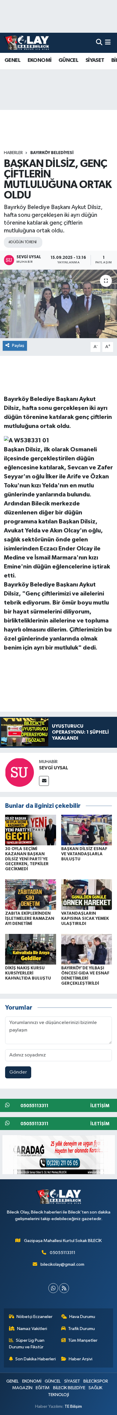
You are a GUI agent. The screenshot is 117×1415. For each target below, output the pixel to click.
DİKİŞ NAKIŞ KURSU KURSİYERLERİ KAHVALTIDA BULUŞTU (28, 973)
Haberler (13, 153)
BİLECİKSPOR (95, 1381)
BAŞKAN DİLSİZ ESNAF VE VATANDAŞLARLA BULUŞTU (84, 854)
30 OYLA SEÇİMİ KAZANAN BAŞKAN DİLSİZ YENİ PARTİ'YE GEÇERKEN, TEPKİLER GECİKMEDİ (27, 859)
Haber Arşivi (80, 1359)
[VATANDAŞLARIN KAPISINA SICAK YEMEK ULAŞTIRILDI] (86, 894)
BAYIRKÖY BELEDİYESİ (52, 153)
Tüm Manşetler (83, 1340)
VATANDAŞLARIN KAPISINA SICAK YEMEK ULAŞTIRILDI (85, 918)
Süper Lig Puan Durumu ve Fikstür (27, 1343)
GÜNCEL (68, 60)
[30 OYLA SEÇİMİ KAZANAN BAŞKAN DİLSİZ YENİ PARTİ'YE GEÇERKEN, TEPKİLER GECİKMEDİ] (30, 829)
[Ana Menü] (108, 42)
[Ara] (99, 42)
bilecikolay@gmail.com (62, 1264)
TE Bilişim (73, 1406)
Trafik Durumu (81, 1328)
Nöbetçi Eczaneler (34, 1316)
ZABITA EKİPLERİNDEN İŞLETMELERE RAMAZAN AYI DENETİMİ (29, 918)
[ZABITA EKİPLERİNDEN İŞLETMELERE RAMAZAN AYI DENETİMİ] (30, 894)
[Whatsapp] (53, 1288)
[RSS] (64, 1288)
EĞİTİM (43, 1388)
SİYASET (95, 60)
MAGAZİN (22, 1388)
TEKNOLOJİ (58, 1394)
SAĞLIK (95, 1388)
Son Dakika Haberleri (35, 1359)
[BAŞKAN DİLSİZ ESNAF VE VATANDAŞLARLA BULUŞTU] (86, 829)
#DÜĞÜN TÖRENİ (22, 242)
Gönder (18, 1072)
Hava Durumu (82, 1316)
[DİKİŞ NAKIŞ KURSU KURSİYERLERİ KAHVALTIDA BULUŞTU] (30, 949)
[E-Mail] (44, 781)
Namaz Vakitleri (32, 1328)
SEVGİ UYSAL (53, 767)
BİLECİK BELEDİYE (69, 1388)
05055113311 (62, 1252)
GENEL (12, 60)
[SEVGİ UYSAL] (19, 772)
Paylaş (18, 345)
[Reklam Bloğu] (58, 1154)
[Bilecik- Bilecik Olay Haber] (26, 42)
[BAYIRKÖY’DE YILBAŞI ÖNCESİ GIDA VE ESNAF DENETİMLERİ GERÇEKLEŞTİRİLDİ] (86, 949)
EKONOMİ (40, 60)
